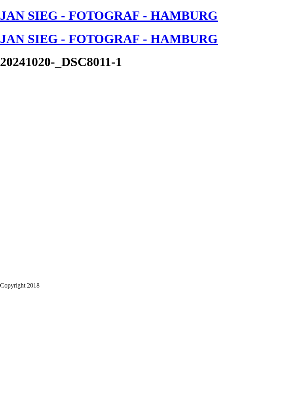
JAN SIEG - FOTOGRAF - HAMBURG (109, 15)
